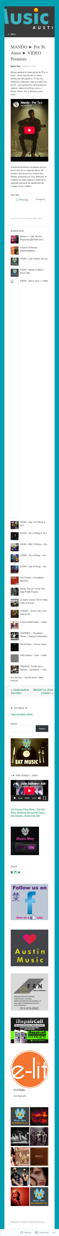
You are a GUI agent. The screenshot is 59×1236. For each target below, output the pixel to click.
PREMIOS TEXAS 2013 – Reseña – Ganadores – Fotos (33, 668)
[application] (29, 790)
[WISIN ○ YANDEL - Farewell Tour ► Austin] (20, 1177)
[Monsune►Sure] (39, 1197)
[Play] (14, 798)
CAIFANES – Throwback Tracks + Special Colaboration (34, 634)
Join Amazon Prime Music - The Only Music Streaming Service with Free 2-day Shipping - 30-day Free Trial (28, 812)
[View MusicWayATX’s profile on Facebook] (12, 872)
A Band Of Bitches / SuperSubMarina (29, 249)
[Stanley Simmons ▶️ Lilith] (20, 1157)
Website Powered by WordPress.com (28, 1221)
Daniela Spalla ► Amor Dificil (20, 691)
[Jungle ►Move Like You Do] (39, 1157)
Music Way (15, 66)
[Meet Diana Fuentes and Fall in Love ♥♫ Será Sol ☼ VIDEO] (20, 1197)
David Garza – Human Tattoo (33, 644)
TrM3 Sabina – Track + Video (33, 655)
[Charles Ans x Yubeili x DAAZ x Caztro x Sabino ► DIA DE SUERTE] (39, 1137)
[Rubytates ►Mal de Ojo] (39, 1117)
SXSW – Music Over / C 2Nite (34, 280)
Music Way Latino (34, 218)
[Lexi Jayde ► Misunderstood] (39, 1177)
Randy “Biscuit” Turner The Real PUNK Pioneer (32, 590)
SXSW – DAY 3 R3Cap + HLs (33, 544)
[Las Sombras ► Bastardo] (20, 1117)
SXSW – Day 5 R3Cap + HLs (33, 566)
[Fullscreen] (44, 798)
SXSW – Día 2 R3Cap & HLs (33, 533)
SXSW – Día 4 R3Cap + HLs (33, 555)
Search (14, 723)
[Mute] (39, 798)
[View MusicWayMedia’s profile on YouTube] (19, 872)
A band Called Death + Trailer (33, 621)
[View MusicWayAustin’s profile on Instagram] (15, 872)
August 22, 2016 (29, 66)
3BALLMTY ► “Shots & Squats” (43, 691)
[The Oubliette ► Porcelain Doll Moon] (20, 1137)
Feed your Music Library (22, 714)
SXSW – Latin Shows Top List (34, 258)
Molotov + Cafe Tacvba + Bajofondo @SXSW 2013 (31, 238)
